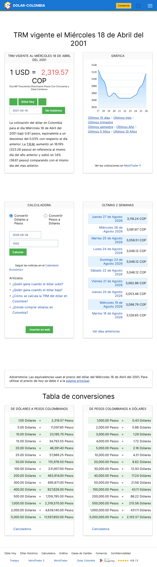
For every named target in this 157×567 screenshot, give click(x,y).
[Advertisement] (78, 21)
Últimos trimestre (100, 122)
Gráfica (63, 553)
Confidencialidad (121, 553)
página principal (77, 381)
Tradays (14, 560)
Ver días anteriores (106, 331)
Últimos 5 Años (99, 131)
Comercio (124, 5)
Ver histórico (53, 110)
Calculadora (21, 529)
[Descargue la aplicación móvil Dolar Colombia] (107, 560)
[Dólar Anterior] (13, 101)
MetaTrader (61, 560)
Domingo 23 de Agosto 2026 (111, 261)
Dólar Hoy (27, 101)
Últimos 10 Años (125, 131)
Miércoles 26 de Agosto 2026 (111, 229)
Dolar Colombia (86, 560)
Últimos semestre (100, 127)
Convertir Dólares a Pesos (21, 219)
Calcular (18, 252)
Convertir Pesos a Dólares (56, 219)
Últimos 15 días (99, 118)
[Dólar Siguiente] (42, 101)
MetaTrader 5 (132, 165)
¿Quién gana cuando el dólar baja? (37, 290)
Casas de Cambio (81, 553)
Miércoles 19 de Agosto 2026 (111, 304)
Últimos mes (122, 118)
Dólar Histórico (29, 553)
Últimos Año (125, 127)
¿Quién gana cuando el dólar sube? (37, 284)
